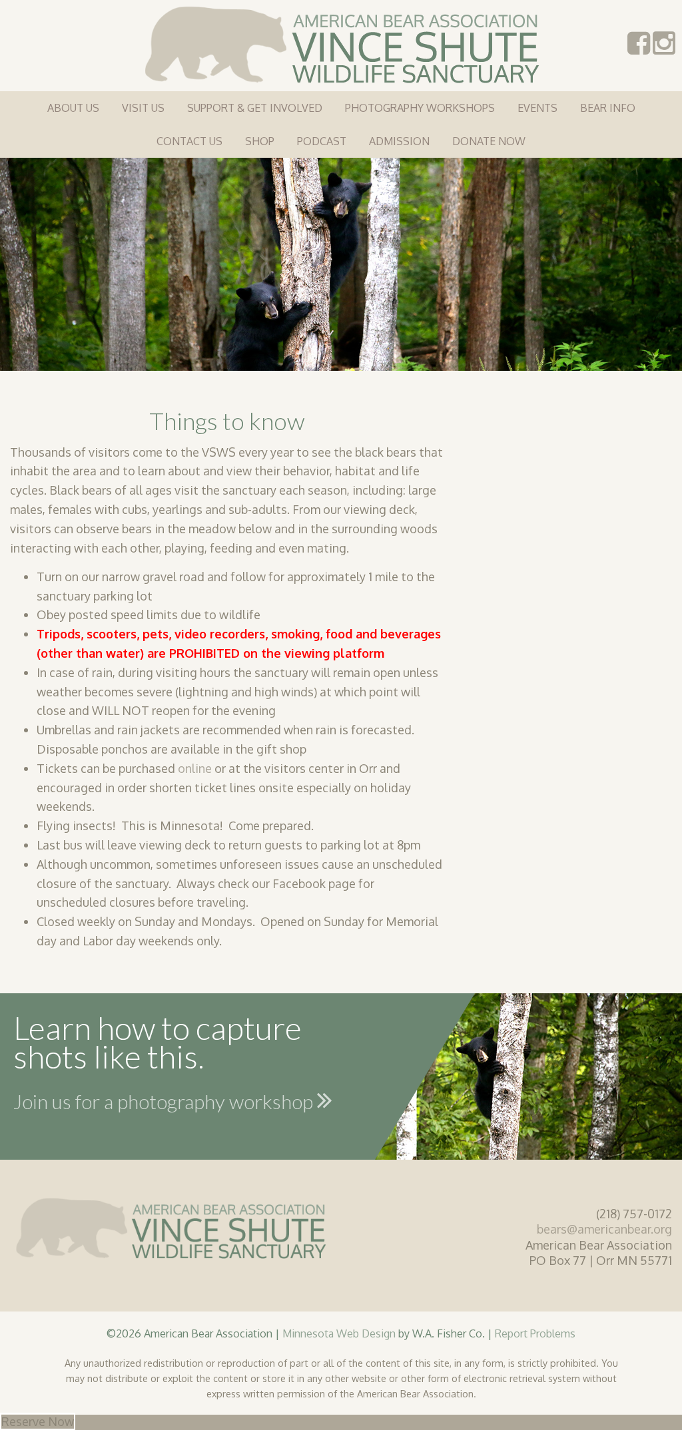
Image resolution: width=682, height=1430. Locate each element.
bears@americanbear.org (604, 1229)
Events (537, 108)
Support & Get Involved (254, 108)
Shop (259, 141)
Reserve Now (37, 1421)
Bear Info (607, 108)
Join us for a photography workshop (165, 1101)
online (195, 768)
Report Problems (535, 1333)
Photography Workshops (420, 108)
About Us (73, 108)
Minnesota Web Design (339, 1333)
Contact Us (189, 141)
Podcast (321, 141)
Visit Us (143, 108)
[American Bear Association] (341, 43)
